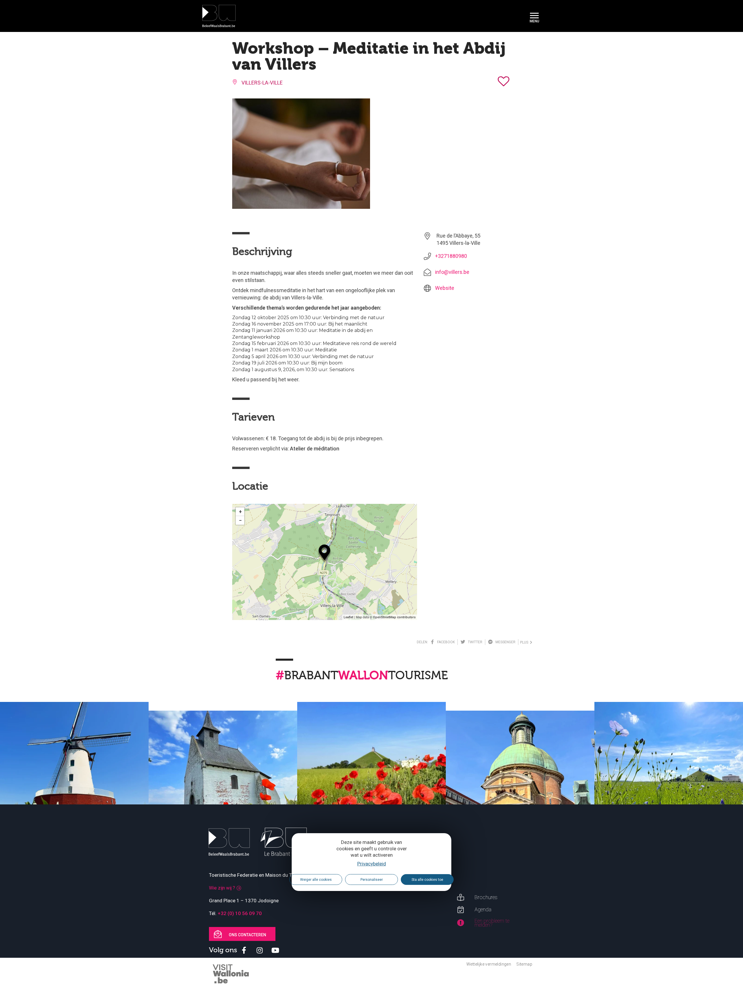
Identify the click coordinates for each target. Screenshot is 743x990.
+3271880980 (451, 256)
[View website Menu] (534, 16)
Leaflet (348, 617)
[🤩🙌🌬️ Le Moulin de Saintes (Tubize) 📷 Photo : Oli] (74, 776)
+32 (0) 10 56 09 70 (240, 913)
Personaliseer (371, 880)
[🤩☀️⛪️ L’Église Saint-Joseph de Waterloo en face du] (520, 785)
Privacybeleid (371, 864)
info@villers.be (452, 272)
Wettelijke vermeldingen (488, 964)
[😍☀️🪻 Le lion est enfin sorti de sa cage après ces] (668, 776)
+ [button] (240, 512)
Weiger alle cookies (316, 880)
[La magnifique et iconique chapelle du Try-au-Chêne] (223, 785)
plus (525, 642)
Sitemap (524, 964)
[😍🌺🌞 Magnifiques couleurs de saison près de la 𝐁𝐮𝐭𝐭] (371, 776)
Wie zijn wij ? (222, 888)
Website (444, 288)
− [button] (240, 520)
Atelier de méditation (314, 448)
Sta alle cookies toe (427, 880)
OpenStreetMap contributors (394, 617)
